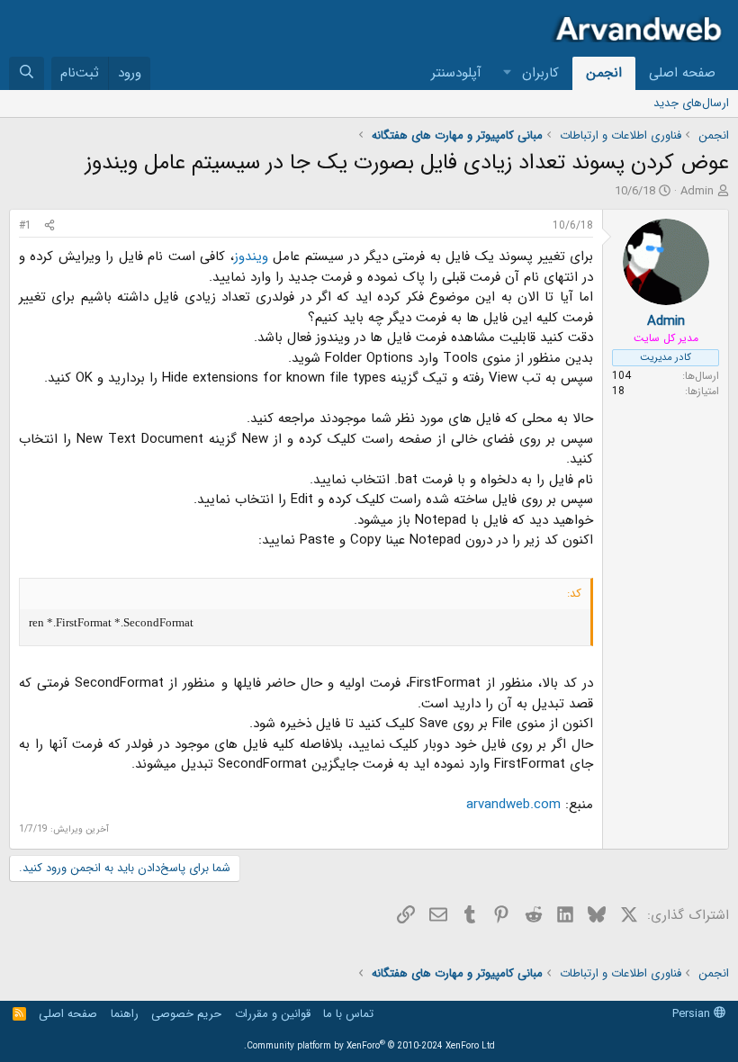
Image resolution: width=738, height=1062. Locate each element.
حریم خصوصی (186, 1013)
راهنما (125, 1013)
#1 (25, 225)
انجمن (604, 73)
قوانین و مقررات (272, 1013)
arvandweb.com (513, 804)
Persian (693, 1013)
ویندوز (251, 256)
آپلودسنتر (456, 73)
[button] (507, 73)
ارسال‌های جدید (691, 103)
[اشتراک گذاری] (49, 226)
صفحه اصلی (682, 73)
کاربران (540, 73)
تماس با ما (348, 1013)
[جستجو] (26, 73)
